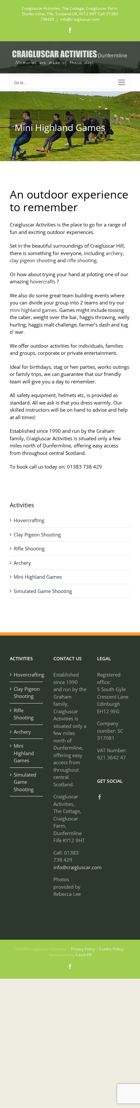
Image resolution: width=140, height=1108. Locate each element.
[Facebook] (99, 797)
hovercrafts (42, 281)
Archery (22, 563)
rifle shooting (82, 260)
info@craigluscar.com (80, 19)
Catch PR (83, 955)
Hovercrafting (29, 520)
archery (114, 253)
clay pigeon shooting (33, 260)
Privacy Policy (83, 949)
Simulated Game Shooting (43, 591)
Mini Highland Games (38, 576)
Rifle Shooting (29, 548)
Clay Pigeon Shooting (37, 534)
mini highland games (33, 310)
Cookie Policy (111, 949)
